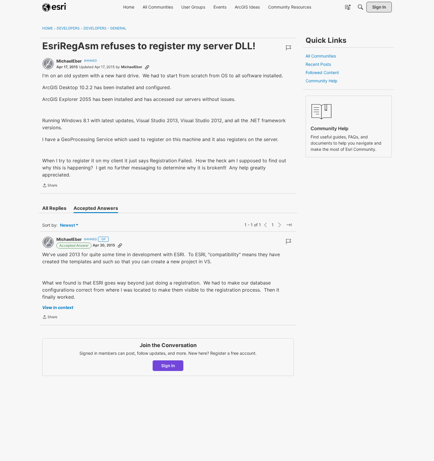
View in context (57, 307)
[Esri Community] (54, 7)
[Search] (360, 7)
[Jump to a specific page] (289, 225)
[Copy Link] (147, 67)
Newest (67, 225)
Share (49, 186)
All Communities (321, 55)
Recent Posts (318, 64)
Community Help (321, 80)
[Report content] (288, 47)
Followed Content (322, 72)
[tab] (54, 208)
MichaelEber (69, 60)
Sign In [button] (168, 365)
